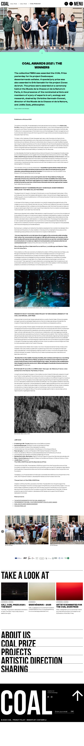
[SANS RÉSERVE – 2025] (42, 598)
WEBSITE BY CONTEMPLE (36, 720)
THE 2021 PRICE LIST (20, 505)
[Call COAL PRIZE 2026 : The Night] (14, 598)
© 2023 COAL (6, 720)
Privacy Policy (19, 720)
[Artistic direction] (42, 659)
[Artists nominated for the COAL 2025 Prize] (69, 598)
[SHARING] (42, 668)
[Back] (71, 4)
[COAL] (5, 4)
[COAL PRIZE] (42, 642)
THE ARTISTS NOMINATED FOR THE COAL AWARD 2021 (29, 500)
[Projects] (42, 651)
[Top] (77, 695)
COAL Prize (23, 3)
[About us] (42, 634)
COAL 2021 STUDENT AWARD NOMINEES (26, 504)
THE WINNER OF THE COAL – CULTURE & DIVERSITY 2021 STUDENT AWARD (35, 502)
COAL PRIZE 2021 (35, 3)
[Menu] (78, 4)
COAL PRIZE (13, 3)
